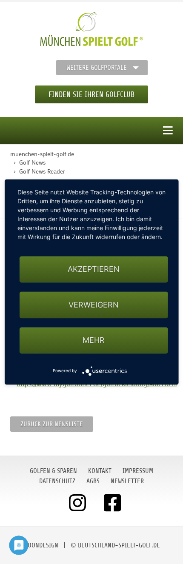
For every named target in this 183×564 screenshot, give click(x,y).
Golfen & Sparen (53, 471)
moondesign (40, 545)
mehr (94, 340)
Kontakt (100, 471)
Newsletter (127, 481)
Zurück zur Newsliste (51, 424)
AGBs (93, 481)
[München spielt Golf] (91, 29)
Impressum (138, 471)
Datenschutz (57, 481)
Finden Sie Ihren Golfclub (91, 94)
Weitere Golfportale (96, 67)
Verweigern (94, 304)
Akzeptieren (94, 269)
